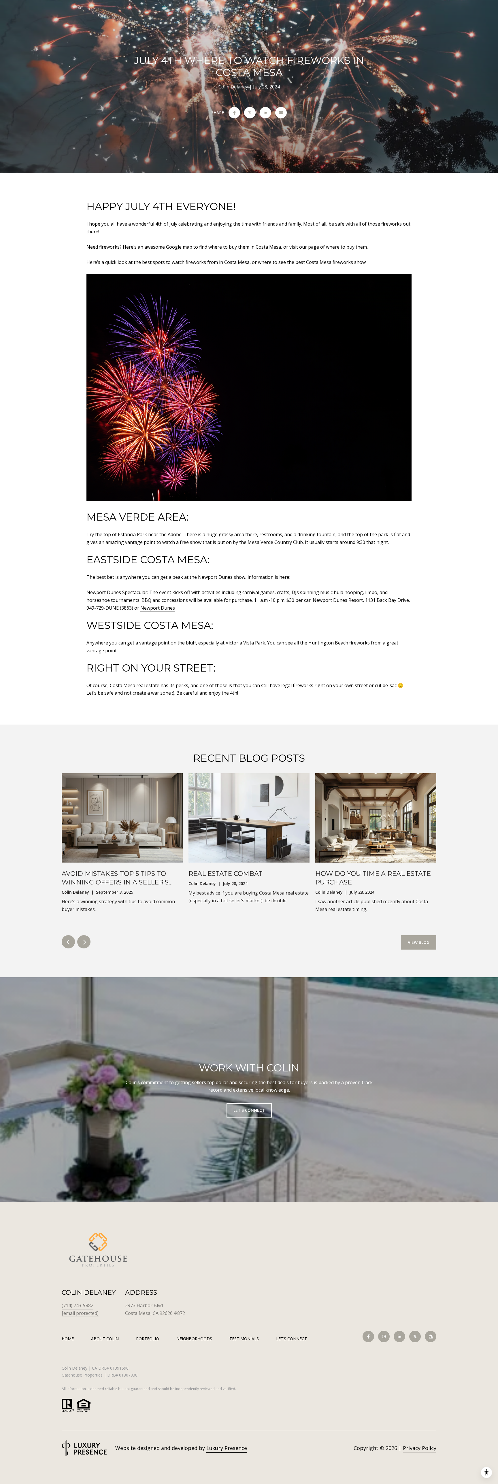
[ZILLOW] (430, 1336)
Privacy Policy (419, 1448)
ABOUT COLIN (105, 1338)
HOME (68, 1338)
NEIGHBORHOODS (194, 1338)
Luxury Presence (226, 1448)
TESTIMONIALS (244, 1338)
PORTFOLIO (147, 1338)
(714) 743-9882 (77, 1305)
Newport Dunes (157, 608)
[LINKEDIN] (399, 1336)
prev (68, 941)
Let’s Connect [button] (249, 1110)
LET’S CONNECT (291, 1338)
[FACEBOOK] (368, 1336)
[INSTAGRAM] (384, 1336)
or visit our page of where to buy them (325, 247)
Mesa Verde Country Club (275, 542)
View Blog (418, 942)
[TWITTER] (415, 1336)
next (83, 941)
